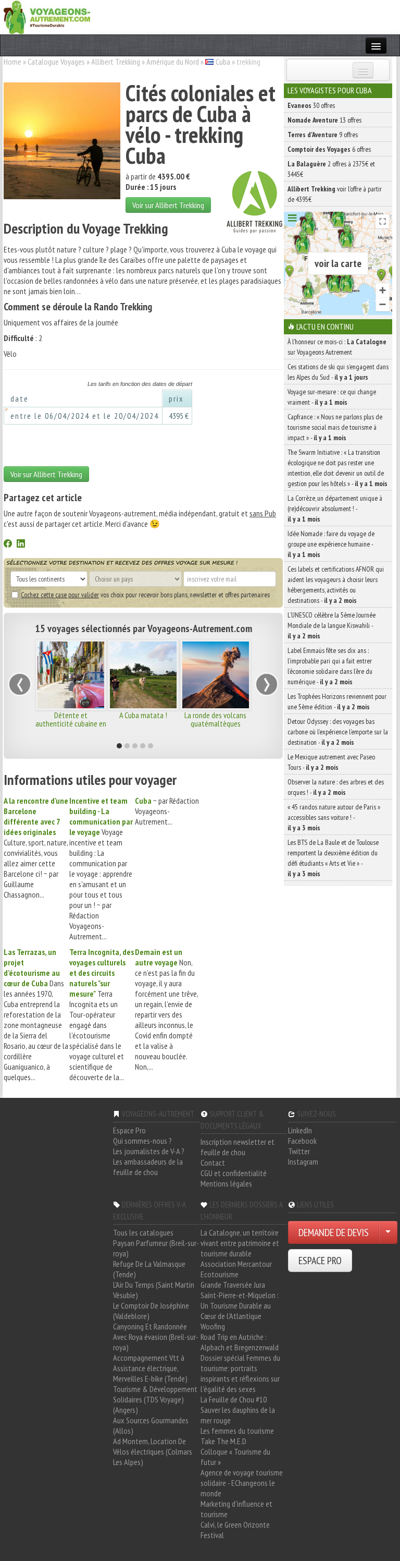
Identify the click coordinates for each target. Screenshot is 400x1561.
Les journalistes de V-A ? (148, 1151)
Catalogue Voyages (56, 61)
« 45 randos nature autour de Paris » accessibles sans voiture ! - (334, 817)
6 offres (329, 149)
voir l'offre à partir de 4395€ (335, 194)
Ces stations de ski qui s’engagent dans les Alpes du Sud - (338, 372)
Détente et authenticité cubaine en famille (70, 723)
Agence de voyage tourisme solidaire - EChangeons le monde (242, 1482)
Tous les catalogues (143, 1232)
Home (12, 61)
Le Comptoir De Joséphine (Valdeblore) (151, 1310)
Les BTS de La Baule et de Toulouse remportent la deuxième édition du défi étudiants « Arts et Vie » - (333, 858)
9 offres (323, 134)
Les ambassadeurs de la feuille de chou (148, 1166)
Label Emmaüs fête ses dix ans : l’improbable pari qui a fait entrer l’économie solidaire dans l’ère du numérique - (330, 666)
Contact (213, 1162)
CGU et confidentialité (234, 1173)
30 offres (311, 105)
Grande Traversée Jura (233, 1284)
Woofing (213, 1326)
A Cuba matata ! (143, 715)
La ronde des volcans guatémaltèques (215, 719)
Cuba (223, 61)
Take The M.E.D (223, 1441)
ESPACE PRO (320, 1260)
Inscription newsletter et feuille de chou (237, 1146)
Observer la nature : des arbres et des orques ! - (336, 787)
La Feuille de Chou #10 (234, 1399)
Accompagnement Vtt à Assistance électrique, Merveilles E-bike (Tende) (150, 1368)
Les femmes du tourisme (237, 1430)
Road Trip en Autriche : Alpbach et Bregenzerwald (240, 1342)
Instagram (303, 1161)
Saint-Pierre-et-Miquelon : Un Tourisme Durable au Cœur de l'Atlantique (240, 1305)
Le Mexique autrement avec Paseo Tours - (331, 762)
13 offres (324, 120)
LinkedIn (300, 1130)
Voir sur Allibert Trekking (168, 205)
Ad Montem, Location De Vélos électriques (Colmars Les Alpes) (152, 1451)
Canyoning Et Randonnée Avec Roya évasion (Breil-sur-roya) (155, 1336)
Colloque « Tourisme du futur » (235, 1456)
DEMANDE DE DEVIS (333, 1232)
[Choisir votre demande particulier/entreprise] (388, 1232)
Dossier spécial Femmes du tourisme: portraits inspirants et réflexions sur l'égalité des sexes (240, 1373)
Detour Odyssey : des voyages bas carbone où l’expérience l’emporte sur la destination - (338, 732)
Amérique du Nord (172, 61)
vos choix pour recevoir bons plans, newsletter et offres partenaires (145, 594)
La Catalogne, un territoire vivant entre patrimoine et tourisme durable (240, 1243)
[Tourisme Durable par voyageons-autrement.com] (47, 16)
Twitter (299, 1151)
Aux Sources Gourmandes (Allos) (151, 1425)
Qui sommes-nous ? (142, 1140)
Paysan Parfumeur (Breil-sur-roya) (156, 1248)
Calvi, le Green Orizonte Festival (235, 1529)
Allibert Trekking (115, 61)
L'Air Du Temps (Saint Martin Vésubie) (153, 1289)
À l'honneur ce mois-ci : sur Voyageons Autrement (337, 347)
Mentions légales (226, 1183)
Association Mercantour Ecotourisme (236, 1269)
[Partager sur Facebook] (8, 544)
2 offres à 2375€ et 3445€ (331, 169)
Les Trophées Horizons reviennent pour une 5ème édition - (337, 701)
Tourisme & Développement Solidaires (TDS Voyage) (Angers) (155, 1399)
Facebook (302, 1140)
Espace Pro (129, 1130)
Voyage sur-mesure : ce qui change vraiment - (332, 397)
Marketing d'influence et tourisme (236, 1508)
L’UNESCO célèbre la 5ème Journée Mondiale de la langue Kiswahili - (332, 625)
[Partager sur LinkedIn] (21, 544)
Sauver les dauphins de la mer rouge (238, 1415)
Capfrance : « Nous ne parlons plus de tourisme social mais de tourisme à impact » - (335, 427)
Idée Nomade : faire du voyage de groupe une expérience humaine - (331, 544)
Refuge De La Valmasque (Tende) (149, 1269)
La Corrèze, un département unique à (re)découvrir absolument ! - (335, 508)
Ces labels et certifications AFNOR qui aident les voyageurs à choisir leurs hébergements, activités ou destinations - (336, 584)
